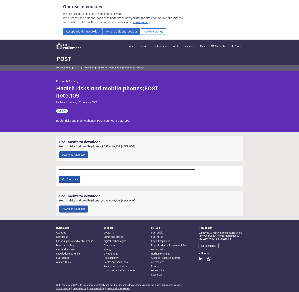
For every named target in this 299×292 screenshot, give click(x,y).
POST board (62, 258)
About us (61, 232)
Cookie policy (79, 288)
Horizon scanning (160, 253)
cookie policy (141, 22)
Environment (111, 253)
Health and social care (116, 262)
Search (238, 46)
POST (64, 58)
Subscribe (220, 46)
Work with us (63, 262)
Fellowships (160, 46)
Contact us (62, 237)
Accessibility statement (118, 288)
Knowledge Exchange (68, 253)
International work (66, 249)
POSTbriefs (157, 232)
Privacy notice (63, 288)
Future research (159, 249)
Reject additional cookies (121, 31)
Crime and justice (113, 237)
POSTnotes (157, 237)
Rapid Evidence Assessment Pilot (169, 245)
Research (144, 46)
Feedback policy (65, 245)
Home (131, 46)
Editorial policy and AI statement (74, 241)
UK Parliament (63, 67)
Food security (111, 258)
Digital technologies (115, 241)
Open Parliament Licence (167, 285)
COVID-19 (109, 232)
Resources (189, 46)
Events (175, 46)
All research (157, 262)
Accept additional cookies (82, 31)
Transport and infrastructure (119, 270)
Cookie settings (153, 31)
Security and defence (115, 266)
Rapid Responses (160, 241)
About (203, 46)
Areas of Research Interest (165, 258)
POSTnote (88, 67)
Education (109, 245)
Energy (107, 249)
